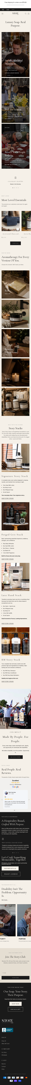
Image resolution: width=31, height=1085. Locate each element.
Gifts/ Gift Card (5, 1043)
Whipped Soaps (9, 73)
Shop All (4, 1041)
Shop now (15, 1003)
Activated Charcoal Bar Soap (11, 234)
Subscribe (15, 977)
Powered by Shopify (21, 1073)
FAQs (3, 1069)
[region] (15, 181)
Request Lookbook (11, 874)
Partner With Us (10, 868)
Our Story (4, 1052)
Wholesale (4, 1055)
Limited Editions (10, 118)
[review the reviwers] (5, 796)
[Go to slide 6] (14, 810)
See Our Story (15, 757)
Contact (4, 1066)
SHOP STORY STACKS (8, 498)
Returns (4, 1064)
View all (15, 243)
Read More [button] (7, 806)
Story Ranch (9, 164)
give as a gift (15, 1009)
